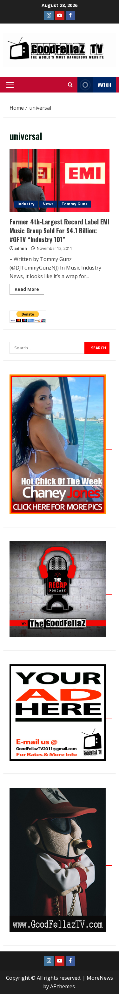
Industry (26, 204)
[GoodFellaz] (61, 862)
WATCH (104, 84)
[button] (10, 85)
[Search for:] (47, 348)
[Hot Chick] (61, 446)
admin (20, 248)
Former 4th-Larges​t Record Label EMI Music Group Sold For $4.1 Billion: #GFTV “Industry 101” (59, 180)
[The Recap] (61, 591)
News (48, 204)
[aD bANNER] (61, 714)
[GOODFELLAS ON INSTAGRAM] (49, 15)
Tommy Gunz (75, 204)
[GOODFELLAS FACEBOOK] (70, 15)
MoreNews (100, 977)
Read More (29, 288)
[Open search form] (70, 85)
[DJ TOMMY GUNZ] (59, 15)
